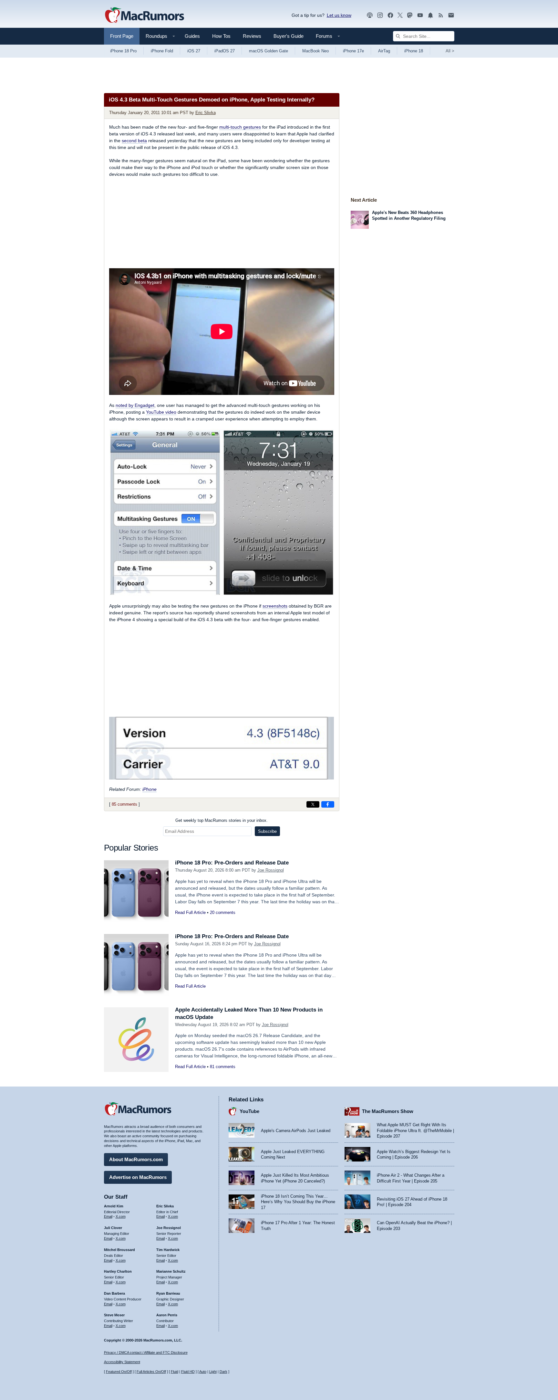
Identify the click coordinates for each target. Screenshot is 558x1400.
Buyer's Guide (289, 36)
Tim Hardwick (168, 1250)
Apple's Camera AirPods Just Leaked (295, 1130)
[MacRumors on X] (400, 15)
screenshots (275, 606)
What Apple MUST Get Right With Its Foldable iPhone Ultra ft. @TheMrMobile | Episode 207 (415, 1130)
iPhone (149, 789)
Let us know (339, 15)
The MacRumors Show (387, 1111)
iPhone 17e (353, 50)
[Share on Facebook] (327, 804)
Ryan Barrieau (168, 1293)
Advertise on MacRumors (138, 1177)
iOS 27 (193, 50)
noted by (135, 405)
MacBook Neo (315, 50)
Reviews (252, 36)
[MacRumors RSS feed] (441, 15)
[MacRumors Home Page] (144, 15)
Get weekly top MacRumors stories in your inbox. (221, 820)
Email (108, 1216)
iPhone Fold (162, 50)
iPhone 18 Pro (123, 50)
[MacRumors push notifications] (430, 15)
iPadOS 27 (224, 50)
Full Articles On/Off (151, 1371)
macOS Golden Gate (268, 50)
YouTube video (161, 412)
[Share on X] (312, 804)
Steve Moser (114, 1315)
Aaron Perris (166, 1315)
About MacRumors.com (136, 1159)
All (450, 50)
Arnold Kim (113, 1206)
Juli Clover (113, 1228)
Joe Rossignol (270, 870)
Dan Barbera (114, 1293)
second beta (134, 140)
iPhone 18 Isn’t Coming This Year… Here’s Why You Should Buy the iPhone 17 (298, 1202)
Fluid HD (188, 1371)
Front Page (121, 36)
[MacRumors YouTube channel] (420, 15)
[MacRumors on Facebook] (390, 15)
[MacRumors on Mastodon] (410, 15)
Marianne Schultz (171, 1271)
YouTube (249, 1111)
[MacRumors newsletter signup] (451, 15)
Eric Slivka (205, 112)
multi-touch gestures (240, 127)
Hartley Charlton (118, 1271)
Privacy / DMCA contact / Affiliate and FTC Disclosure (146, 1352)
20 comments (222, 912)
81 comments (222, 1066)
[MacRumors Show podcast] (370, 15)
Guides (192, 36)
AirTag (384, 50)
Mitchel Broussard (119, 1250)
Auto (202, 1371)
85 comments (124, 804)
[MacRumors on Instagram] (380, 15)
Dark (223, 1371)
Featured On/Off (119, 1371)
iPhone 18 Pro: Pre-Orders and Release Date (232, 863)
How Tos (221, 36)
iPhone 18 (413, 50)
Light (213, 1371)
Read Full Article (190, 912)
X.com (121, 1216)
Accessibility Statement (122, 1362)
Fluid (174, 1371)
